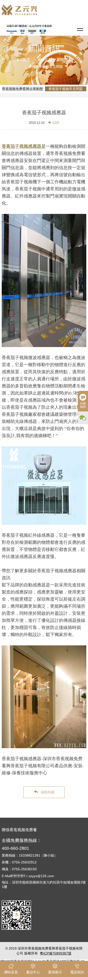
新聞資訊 (64, 60)
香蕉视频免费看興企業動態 (22, 89)
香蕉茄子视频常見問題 (46, 67)
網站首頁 (45, 60)
